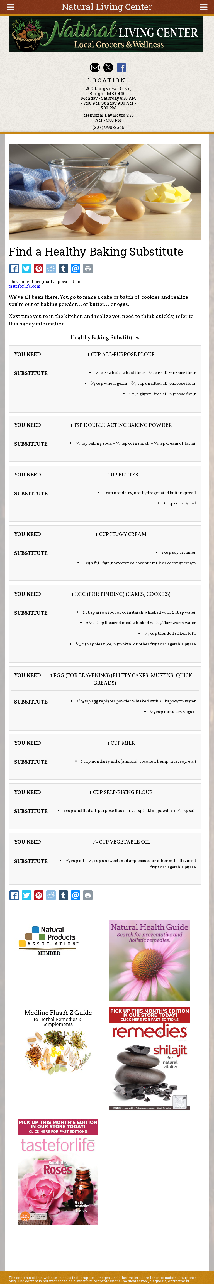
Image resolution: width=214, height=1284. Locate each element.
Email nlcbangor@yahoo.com (95, 67)
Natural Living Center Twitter (108, 67)
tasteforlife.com (24, 286)
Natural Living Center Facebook (121, 67)
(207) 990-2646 (108, 127)
